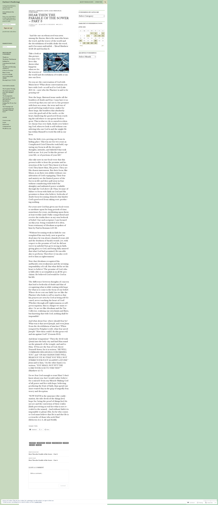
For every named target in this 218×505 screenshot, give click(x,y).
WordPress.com (7, 128)
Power (66, 443)
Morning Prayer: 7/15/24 (9, 80)
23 (95, 40)
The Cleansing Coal (8, 106)
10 (99, 36)
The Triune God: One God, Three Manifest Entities (8, 92)
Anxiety (32, 443)
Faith (46, 10)
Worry (39, 445)
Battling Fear (6, 61)
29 (92, 43)
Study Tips (98, 2)
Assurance (40, 10)
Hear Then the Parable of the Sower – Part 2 (43, 453)
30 (95, 43)
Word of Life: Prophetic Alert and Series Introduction (9, 99)
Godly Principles (55, 10)
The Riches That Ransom (9, 59)
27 (84, 43)
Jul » (103, 45)
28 (88, 43)
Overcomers (33, 12)
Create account (6, 120)
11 (102, 36)
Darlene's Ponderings (11, 2)
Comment (63, 485)
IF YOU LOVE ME (7, 74)
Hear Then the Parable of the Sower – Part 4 (43, 459)
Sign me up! (8, 28)
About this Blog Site (86, 2)
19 (80, 40)
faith (48, 443)
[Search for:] (9, 46)
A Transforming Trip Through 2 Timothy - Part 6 (8, 110)
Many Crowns (6, 72)
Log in (4, 122)
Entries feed (6, 124)
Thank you (5, 57)
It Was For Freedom (8, 70)
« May (81, 45)
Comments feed (7, 126)
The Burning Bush (7, 96)
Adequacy (32, 10)
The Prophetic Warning (9, 88)
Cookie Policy (38, 502)
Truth (32, 445)
